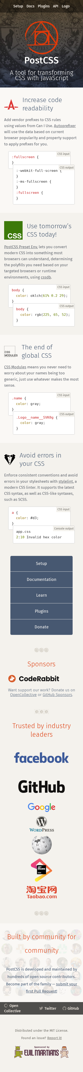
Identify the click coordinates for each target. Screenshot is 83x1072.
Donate (42, 627)
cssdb (46, 277)
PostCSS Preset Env (20, 246)
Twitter (50, 1008)
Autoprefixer (65, 125)
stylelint (66, 481)
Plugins (44, 6)
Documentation (41, 579)
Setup (18, 6)
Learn (41, 595)
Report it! (54, 1038)
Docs (31, 6)
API (55, 6)
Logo (66, 6)
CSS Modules (15, 367)
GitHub (73, 1008)
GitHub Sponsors (57, 694)
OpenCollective (23, 694)
